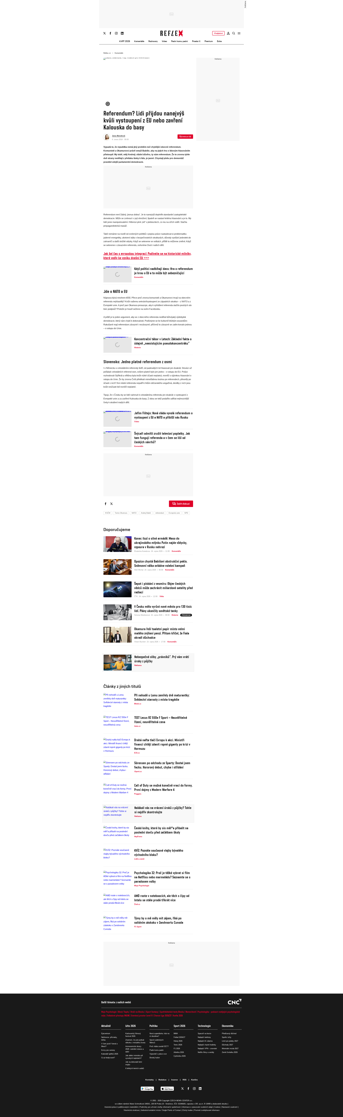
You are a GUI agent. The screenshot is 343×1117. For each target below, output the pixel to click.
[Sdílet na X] (111, 504)
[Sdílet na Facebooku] (105, 504)
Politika (154, 1026)
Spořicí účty (226, 1037)
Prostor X (196, 41)
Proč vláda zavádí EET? (159, 1046)
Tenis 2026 (178, 1045)
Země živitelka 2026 (230, 1052)
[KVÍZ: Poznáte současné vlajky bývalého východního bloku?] (117, 856)
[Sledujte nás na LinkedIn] (122, 33)
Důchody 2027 (227, 1045)
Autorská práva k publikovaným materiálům (121, 1107)
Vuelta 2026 (178, 1015)
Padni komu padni (179, 41)
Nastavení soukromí (230, 1107)
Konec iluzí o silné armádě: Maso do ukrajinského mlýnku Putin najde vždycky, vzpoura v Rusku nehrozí (160, 542)
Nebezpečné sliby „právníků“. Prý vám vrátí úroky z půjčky (161, 659)
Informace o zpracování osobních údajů (197, 1107)
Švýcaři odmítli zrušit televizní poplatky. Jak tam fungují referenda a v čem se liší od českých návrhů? (162, 437)
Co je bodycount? (108, 1058)
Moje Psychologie (108, 1011)
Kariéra (194, 1080)
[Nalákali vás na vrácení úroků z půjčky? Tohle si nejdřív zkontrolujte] (118, 813)
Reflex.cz (107, 53)
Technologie (204, 1026)
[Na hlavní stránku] (171, 33)
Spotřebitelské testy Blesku (172, 1011)
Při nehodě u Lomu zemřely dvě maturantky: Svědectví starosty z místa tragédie (161, 697)
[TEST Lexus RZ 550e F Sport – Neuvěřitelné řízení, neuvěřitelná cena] (117, 723)
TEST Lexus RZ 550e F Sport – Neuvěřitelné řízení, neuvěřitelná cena (160, 720)
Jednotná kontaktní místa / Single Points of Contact (161, 1110)
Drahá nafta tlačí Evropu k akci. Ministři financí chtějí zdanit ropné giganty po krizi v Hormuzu (162, 744)
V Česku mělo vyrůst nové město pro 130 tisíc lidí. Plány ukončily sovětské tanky (163, 609)
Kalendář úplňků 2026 (109, 1054)
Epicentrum (105, 1033)
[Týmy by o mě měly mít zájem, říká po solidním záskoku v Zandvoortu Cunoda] (117, 924)
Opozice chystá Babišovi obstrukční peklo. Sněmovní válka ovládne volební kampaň (160, 563)
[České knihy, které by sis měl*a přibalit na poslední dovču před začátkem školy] (117, 834)
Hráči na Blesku (137, 1011)
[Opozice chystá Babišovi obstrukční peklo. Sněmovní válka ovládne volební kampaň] (117, 567)
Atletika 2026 (179, 1052)
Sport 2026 (179, 1026)
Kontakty (149, 1080)
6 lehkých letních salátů (134, 1068)
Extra (219, 41)
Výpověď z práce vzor (158, 1054)
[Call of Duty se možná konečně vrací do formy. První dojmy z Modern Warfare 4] (117, 791)
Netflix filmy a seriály (206, 1052)
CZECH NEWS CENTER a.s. (181, 1101)
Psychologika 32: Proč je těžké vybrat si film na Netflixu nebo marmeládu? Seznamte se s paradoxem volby (162, 877)
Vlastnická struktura (131, 1110)
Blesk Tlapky (123, 1011)
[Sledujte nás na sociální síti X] (104, 33)
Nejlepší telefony (204, 1037)
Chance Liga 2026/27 (162, 1015)
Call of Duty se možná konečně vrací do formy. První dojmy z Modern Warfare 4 (163, 787)
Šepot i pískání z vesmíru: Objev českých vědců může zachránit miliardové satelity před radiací (163, 588)
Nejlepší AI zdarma (205, 1041)
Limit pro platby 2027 (230, 1041)
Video (164, 41)
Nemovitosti (191, 1011)
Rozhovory (153, 41)
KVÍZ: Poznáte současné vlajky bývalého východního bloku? (158, 852)
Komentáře (139, 41)
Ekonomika (227, 1026)
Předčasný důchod (229, 1033)
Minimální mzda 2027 (230, 1049)
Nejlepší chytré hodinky (207, 1045)
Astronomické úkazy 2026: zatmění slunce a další (134, 1049)
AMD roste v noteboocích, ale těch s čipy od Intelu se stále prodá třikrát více (161, 898)
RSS (184, 1080)
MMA (176, 1033)
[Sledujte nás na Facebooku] (110, 33)
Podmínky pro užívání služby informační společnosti (160, 1107)
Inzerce (174, 1080)
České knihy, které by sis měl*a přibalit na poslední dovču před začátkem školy (161, 830)
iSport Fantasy (152, 1011)
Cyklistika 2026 (180, 1056)
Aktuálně (106, 1026)
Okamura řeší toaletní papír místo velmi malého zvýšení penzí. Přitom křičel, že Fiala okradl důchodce (161, 633)
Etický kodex (187, 1110)
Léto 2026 (130, 1026)
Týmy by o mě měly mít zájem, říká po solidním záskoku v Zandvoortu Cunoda (158, 920)
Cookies (217, 1107)
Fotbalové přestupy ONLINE (118, 1015)
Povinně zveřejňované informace (206, 1110)
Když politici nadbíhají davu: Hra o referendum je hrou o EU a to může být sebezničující (163, 271)
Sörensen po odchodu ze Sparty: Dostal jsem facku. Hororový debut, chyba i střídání (162, 765)
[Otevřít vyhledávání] (233, 33)
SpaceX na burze (204, 1033)
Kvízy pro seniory (108, 1050)
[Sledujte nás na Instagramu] (116, 33)
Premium (209, 41)
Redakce (162, 1080)
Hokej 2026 (178, 1041)
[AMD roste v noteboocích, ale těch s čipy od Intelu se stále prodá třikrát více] (117, 901)
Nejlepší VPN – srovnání (207, 1049)
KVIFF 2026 (124, 41)
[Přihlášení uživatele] (228, 33)
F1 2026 (177, 1049)
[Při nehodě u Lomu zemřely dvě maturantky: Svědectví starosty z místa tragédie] (117, 701)
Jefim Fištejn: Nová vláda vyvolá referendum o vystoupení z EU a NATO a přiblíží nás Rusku (163, 415)
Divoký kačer (155, 1058)
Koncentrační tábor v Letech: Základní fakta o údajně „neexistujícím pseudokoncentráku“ (162, 341)
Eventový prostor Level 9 (141, 1015)
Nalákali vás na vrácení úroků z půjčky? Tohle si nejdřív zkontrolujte (162, 810)
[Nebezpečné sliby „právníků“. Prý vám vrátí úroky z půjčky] (118, 663)
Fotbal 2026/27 (179, 1037)
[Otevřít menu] (239, 33)
